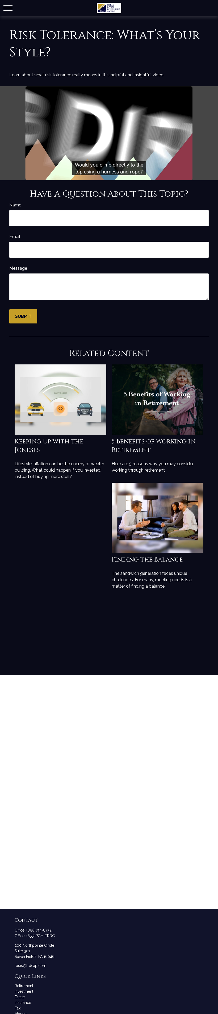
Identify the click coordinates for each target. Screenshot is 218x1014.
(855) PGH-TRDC (40, 936)
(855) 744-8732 (39, 930)
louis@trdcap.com (30, 965)
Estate (20, 997)
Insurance (23, 1002)
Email (14, 236)
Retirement (24, 986)
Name (15, 204)
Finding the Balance (147, 559)
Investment (24, 991)
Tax (17, 1008)
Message (18, 268)
